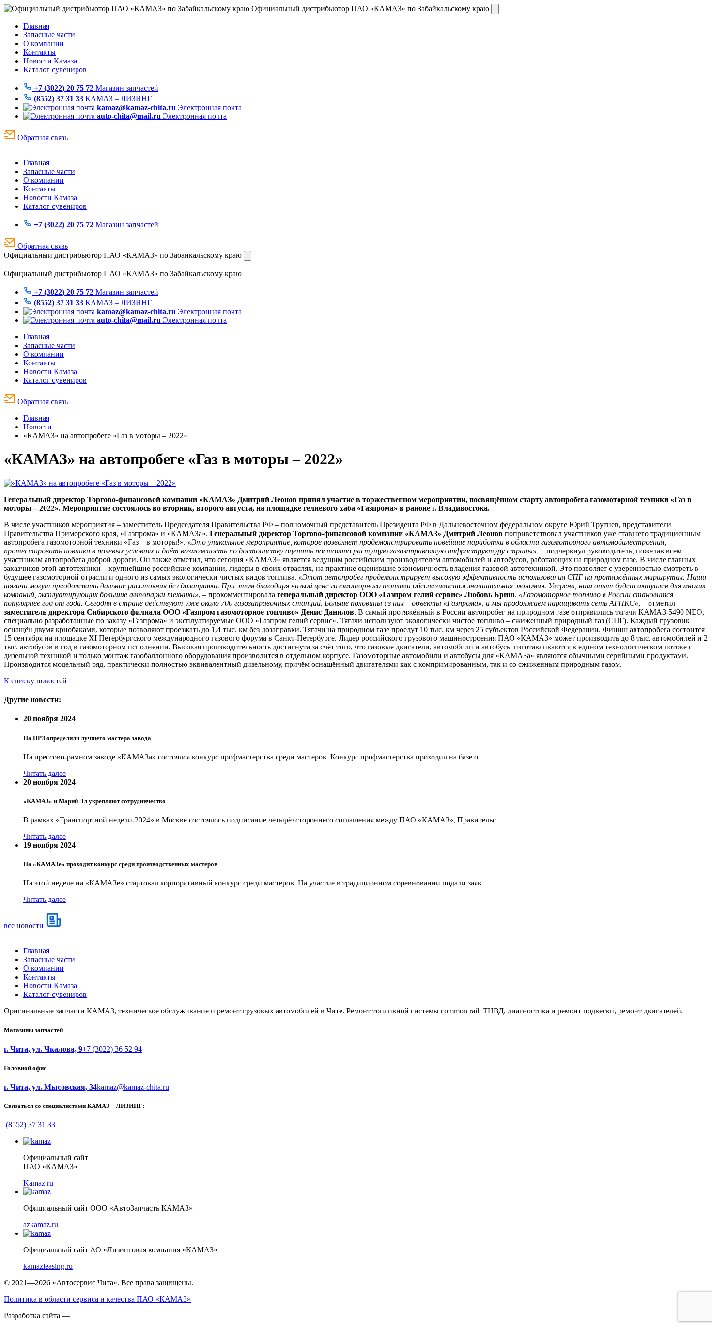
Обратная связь (41, 137)
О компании (43, 43)
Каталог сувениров (55, 69)
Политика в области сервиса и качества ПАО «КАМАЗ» (97, 1299)
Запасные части (49, 35)
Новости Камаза (50, 61)
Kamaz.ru (38, 1183)
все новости (25, 925)
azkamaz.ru (40, 1224)
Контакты (39, 52)
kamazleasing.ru (48, 1266)
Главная (36, 26)
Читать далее (44, 773)
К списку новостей (35, 681)
